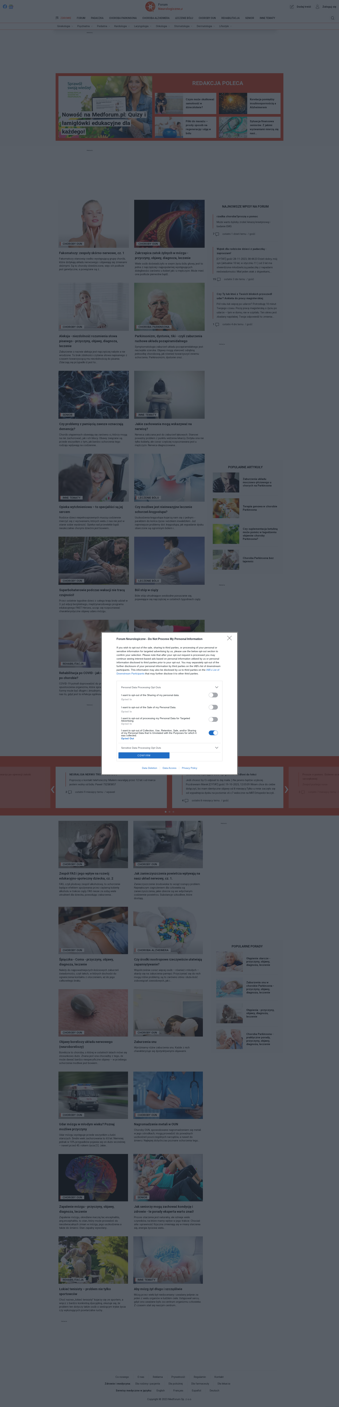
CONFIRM (144, 755)
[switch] (213, 695)
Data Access (169, 768)
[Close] (230, 639)
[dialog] (169, 703)
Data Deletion (149, 768)
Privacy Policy (189, 768)
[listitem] (169, 687)
